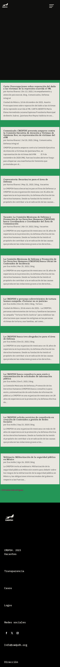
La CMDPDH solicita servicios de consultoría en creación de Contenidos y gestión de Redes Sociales (28, 420)
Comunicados (34, 95)
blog (25, 95)
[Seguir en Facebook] (6, 633)
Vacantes (44, 184)
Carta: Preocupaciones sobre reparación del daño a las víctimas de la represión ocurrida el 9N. (29, 88)
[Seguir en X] (12, 633)
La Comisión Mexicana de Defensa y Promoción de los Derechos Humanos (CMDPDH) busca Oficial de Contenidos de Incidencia (30, 261)
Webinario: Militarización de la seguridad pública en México (29, 458)
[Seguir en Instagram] (17, 633)
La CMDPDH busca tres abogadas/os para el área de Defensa (29, 338)
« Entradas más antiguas (12, 490)
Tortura (38, 304)
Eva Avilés (11, 266)
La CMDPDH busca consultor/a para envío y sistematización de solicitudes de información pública (27, 376)
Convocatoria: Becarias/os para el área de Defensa (25, 181)
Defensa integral (11, 143)
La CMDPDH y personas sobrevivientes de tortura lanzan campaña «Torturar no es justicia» (29, 300)
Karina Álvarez (13, 91)
